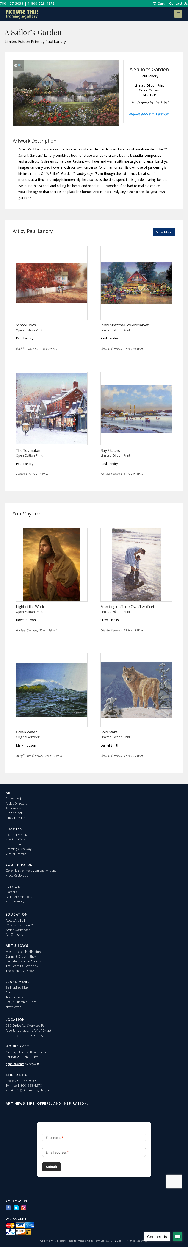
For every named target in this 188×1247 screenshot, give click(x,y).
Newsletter (13, 1007)
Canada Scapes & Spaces (23, 961)
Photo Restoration (18, 875)
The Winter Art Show (20, 971)
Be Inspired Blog (17, 987)
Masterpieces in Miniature (24, 951)
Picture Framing (17, 835)
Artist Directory (16, 803)
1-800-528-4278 (41, 3)
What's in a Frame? (19, 925)
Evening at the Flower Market (124, 325)
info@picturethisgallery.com (33, 1090)
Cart (161, 3)
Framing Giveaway (18, 849)
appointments (15, 1064)
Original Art (14, 813)
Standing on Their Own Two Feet (127, 606)
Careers (11, 892)
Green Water (26, 732)
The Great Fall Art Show (22, 966)
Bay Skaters (110, 450)
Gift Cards (13, 887)
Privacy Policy (15, 901)
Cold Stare (108, 732)
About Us (12, 992)
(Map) (47, 1030)
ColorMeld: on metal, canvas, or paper (32, 870)
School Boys (26, 325)
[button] (178, 14)
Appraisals (13, 808)
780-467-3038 (11, 3)
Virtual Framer (16, 854)
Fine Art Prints (16, 818)
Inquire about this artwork (149, 114)
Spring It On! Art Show (21, 956)
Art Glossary (14, 934)
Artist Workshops (18, 930)
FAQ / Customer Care (21, 1002)
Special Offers (15, 839)
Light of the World (30, 606)
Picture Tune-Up (17, 844)
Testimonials (14, 997)
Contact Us (178, 3)
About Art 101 (15, 920)
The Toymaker (28, 450)
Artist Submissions (19, 897)
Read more (51, 310)
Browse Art (13, 798)
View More (164, 232)
